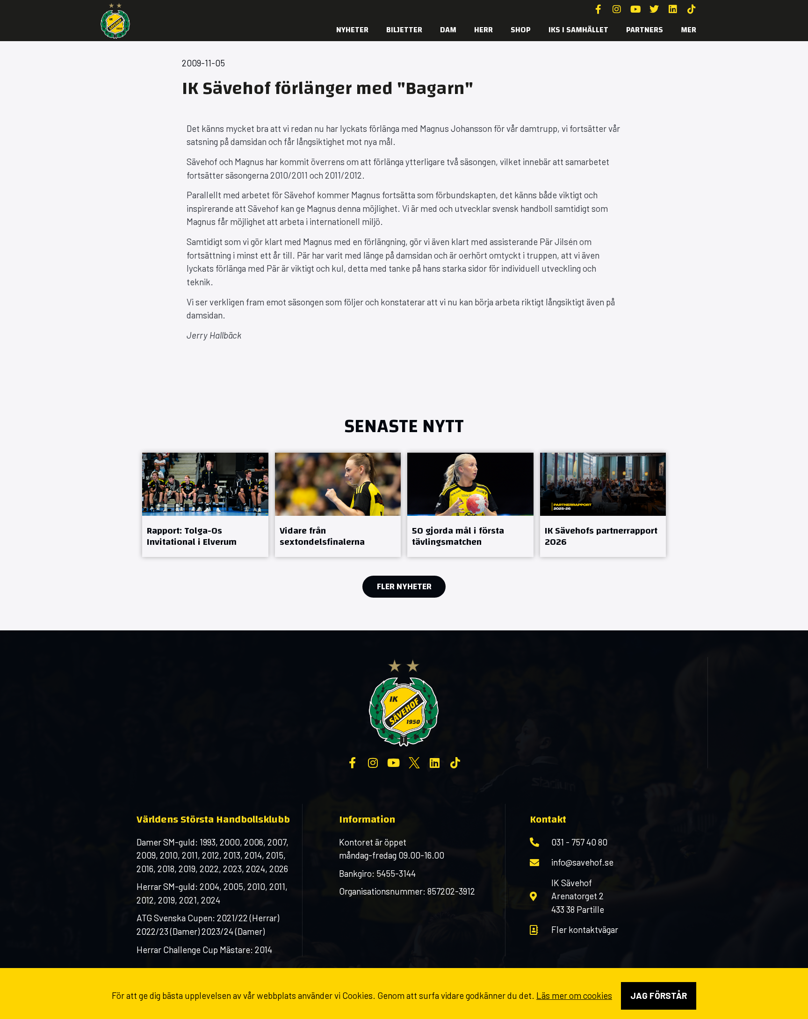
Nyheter (352, 29)
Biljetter (404, 29)
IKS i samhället (578, 29)
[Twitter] (654, 9)
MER (688, 29)
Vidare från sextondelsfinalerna (322, 536)
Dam (448, 29)
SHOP (521, 29)
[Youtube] (635, 9)
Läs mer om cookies (574, 995)
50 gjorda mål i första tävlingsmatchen (458, 536)
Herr (483, 29)
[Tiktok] (691, 9)
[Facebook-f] (598, 9)
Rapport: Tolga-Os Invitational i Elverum (192, 536)
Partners (644, 29)
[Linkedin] (673, 9)
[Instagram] (616, 9)
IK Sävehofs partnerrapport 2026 (601, 536)
